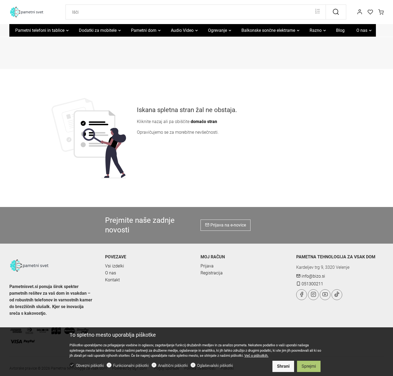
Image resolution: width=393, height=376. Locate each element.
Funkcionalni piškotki (131, 365)
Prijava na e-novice (227, 225)
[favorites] (370, 12)
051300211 (311, 283)
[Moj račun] (359, 12)
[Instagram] (313, 294)
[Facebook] (301, 294)
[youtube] (325, 294)
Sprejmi (309, 366)
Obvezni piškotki (90, 365)
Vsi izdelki (114, 265)
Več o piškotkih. (256, 356)
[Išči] (336, 12)
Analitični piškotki (173, 365)
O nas (110, 272)
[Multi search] (317, 11)
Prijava (207, 265)
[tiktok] (337, 294)
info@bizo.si (312, 276)
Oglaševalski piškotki (215, 365)
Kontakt (112, 279)
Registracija (212, 272)
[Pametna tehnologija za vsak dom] (32, 11)
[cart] (381, 12)
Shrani (283, 366)
